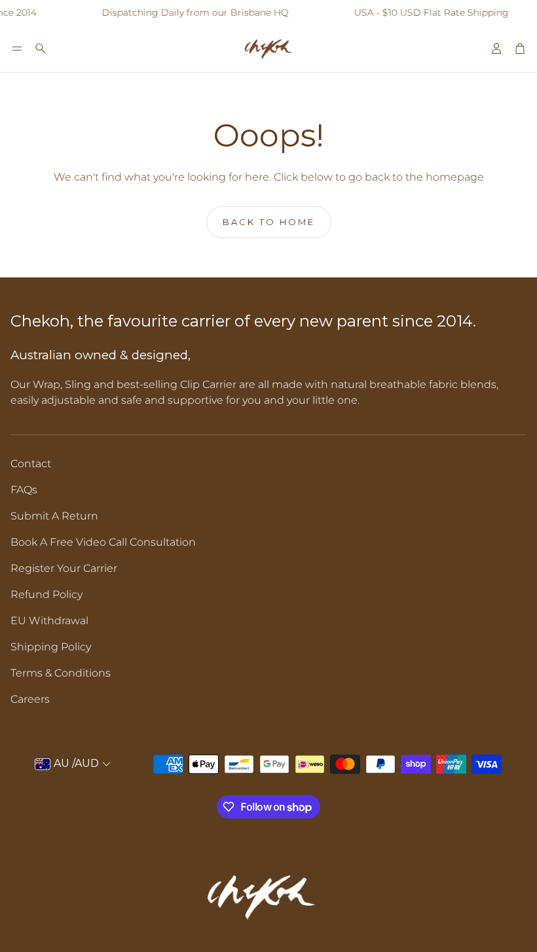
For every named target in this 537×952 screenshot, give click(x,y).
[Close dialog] (507, 354)
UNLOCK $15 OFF (263, 584)
